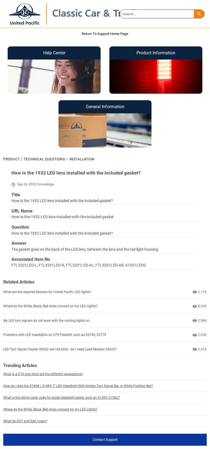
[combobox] (157, 14)
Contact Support (105, 440)
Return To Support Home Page (105, 34)
